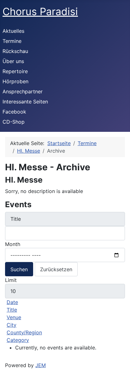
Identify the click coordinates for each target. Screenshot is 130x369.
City (11, 325)
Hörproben (15, 81)
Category (18, 340)
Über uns (13, 61)
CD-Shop (14, 122)
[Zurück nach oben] (122, 361)
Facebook (14, 111)
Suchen (19, 269)
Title (12, 310)
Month (12, 244)
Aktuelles (13, 31)
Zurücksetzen (56, 269)
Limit (11, 280)
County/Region (24, 332)
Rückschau (15, 51)
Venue (14, 317)
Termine (12, 41)
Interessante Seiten (25, 101)
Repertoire (15, 71)
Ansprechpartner (23, 91)
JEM (40, 365)
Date (12, 302)
